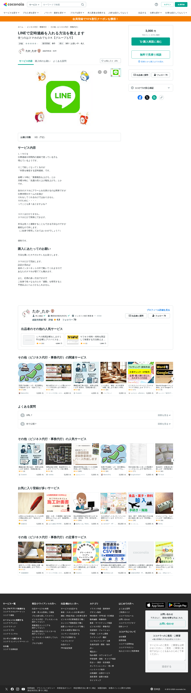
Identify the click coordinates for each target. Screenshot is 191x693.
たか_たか (41, 311)
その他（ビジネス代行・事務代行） (64, 27)
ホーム (20, 27)
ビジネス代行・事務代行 (37, 27)
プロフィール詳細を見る (158, 310)
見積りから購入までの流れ (152, 61)
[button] (151, 88)
